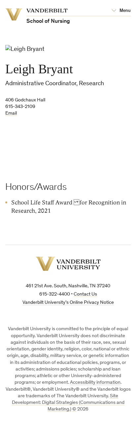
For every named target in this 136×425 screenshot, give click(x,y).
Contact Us (85, 294)
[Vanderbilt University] (68, 264)
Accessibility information (95, 382)
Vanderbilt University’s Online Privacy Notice (68, 302)
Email (11, 113)
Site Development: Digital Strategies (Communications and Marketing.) (68, 403)
